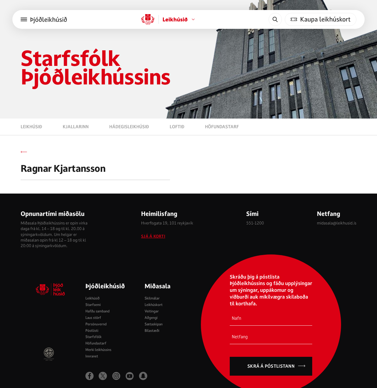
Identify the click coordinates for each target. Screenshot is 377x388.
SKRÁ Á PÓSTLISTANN (271, 366)
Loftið (177, 126)
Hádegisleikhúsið (129, 126)
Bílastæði (152, 330)
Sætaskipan (154, 324)
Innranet (91, 356)
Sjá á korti (153, 236)
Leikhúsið (31, 126)
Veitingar (152, 311)
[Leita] (275, 19)
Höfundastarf (222, 126)
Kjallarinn (76, 126)
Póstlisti (91, 330)
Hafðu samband (97, 311)
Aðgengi (151, 317)
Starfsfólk (93, 336)
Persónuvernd (96, 324)
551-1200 (255, 223)
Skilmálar (152, 298)
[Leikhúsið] (147, 19)
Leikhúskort (154, 304)
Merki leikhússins (98, 349)
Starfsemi (93, 304)
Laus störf (93, 317)
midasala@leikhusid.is (336, 223)
